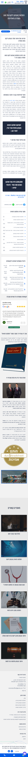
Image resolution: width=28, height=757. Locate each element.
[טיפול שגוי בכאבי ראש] (14, 523)
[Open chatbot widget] (25, 753)
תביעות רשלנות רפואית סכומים (13, 250)
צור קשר (24, 690)
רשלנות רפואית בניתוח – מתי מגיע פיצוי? (13, 230)
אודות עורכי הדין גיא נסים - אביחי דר (17, 715)
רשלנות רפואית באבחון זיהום (14, 559)
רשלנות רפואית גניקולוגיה (13, 216)
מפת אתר (17, 751)
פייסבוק (24, 736)
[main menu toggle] (2, 2)
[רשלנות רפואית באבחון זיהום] (14, 548)
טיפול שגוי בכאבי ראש (14, 534)
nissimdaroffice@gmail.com (15, 688)
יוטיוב (24, 739)
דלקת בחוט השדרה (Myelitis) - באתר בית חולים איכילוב (14, 196)
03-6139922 (21, 684)
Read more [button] (5, 319)
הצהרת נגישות (22, 729)
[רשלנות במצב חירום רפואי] (14, 599)
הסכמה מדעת (13, 239)
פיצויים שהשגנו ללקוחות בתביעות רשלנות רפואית (15, 719)
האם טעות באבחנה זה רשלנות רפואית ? (14, 585)
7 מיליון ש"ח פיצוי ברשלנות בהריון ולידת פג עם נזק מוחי (15, 290)
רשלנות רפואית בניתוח (20, 705)
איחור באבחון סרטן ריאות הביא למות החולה (14, 636)
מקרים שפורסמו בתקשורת (20, 717)
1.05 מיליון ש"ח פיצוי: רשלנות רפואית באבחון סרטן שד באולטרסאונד (16, 272)
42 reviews (9, 304)
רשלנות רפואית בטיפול (13, 236)
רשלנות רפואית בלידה (13, 227)
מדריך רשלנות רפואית (21, 707)
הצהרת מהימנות (5, 31)
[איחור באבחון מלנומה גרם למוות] (14, 650)
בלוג (25, 698)
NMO (15, 83)
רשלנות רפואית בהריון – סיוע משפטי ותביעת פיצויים (13, 223)
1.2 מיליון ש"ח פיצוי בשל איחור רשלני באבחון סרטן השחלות (16, 278)
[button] (24, 323)
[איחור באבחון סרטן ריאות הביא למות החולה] (14, 625)
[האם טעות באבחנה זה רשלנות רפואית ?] (14, 574)
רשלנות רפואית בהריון (21, 700)
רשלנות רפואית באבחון (13, 233)
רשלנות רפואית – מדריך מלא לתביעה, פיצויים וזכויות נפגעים (13, 243)
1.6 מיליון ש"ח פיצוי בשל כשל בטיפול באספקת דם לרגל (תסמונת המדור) (15, 284)
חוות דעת (12, 100)
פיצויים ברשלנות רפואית (13, 247)
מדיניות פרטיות (22, 727)
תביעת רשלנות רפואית (13, 219)
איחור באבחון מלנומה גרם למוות (14, 661)
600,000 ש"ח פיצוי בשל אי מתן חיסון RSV (16, 266)
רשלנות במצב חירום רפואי (14, 610)
